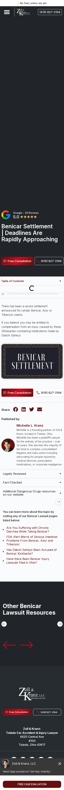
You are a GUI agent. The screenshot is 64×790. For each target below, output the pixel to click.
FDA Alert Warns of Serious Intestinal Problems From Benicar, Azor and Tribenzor (31, 540)
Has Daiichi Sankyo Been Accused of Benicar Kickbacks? (31, 551)
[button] (7, 12)
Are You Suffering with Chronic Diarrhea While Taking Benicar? (27, 529)
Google (17, 212)
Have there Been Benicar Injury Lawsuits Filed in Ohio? (27, 560)
